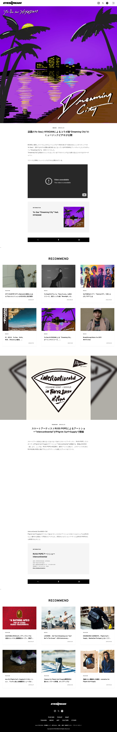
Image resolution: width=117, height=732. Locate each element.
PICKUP (59, 717)
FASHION (7, 290)
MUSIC (46, 290)
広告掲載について (47, 725)
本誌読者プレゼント (68, 725)
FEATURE (51, 717)
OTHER (73, 720)
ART (58, 720)
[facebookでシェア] (58, 240)
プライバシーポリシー (77, 725)
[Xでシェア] (38, 240)
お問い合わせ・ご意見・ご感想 (58, 725)
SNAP (67, 717)
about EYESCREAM (39, 725)
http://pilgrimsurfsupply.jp (39, 568)
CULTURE (65, 720)
